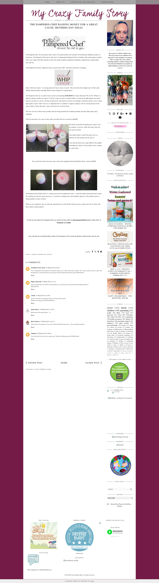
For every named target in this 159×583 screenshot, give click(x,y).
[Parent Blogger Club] (100, 523)
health (109, 313)
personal (110, 315)
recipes (128, 333)
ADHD (121, 345)
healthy (124, 325)
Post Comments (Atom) (43, 369)
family (124, 307)
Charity (34, 254)
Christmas (129, 315)
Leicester (124, 351)
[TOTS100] (116, 391)
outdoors (116, 353)
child (112, 317)
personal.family (112, 325)
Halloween (118, 329)
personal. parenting (124, 335)
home (126, 343)
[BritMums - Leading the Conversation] (120, 398)
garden (130, 351)
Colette (33, 295)
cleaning (112, 341)
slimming (111, 349)
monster (130, 331)
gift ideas (128, 345)
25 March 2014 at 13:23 (49, 282)
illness (123, 331)
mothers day (42, 254)
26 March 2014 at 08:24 (44, 333)
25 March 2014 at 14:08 (43, 295)
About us (60, 2)
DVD (121, 343)
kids (119, 317)
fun (117, 331)
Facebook (60, 223)
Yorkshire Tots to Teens (38, 268)
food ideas (110, 321)
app (124, 347)
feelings (130, 337)
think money (130, 349)
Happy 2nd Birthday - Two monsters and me (120, 297)
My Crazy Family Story (79, 14)
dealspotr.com (115, 536)
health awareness (116, 319)
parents (128, 327)
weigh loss (114, 355)
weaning (109, 329)
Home (47, 2)
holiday (121, 341)
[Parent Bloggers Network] (120, 437)
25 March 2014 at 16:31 (47, 321)
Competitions (107, 2)
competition (129, 317)
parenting (124, 310)
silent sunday (124, 323)
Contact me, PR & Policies (83, 2)
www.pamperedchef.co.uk (81, 220)
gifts (116, 339)
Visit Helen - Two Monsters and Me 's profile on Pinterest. (120, 175)
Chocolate (110, 337)
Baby (118, 313)
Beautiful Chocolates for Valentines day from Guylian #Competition (120, 246)
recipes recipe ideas (126, 353)
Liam (119, 315)
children (110, 310)
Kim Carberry (35, 321)
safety (114, 345)
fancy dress (117, 351)
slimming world (120, 349)
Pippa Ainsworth (36, 281)
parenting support (124, 321)
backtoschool (121, 337)
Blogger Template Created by (79, 581)
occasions (109, 353)
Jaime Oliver (35, 309)
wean (121, 339)
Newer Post (35, 362)
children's (110, 323)
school (112, 327)
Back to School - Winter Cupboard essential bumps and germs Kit (120, 226)
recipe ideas (110, 335)
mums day (109, 347)
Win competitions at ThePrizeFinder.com (39, 570)
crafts (111, 339)
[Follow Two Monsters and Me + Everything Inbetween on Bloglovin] (120, 127)
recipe (120, 327)
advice (110, 351)
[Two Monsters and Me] (70, 560)
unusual (109, 355)
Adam (128, 319)
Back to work (118, 347)
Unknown (34, 333)
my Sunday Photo (116, 333)
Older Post (93, 362)
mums (131, 325)
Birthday (116, 343)
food (127, 313)
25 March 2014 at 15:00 (47, 309)
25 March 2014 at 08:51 (53, 268)
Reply (33, 275)
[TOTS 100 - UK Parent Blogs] (116, 390)
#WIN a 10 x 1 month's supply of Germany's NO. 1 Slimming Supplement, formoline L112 (120, 272)
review (49, 254)
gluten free (130, 347)
